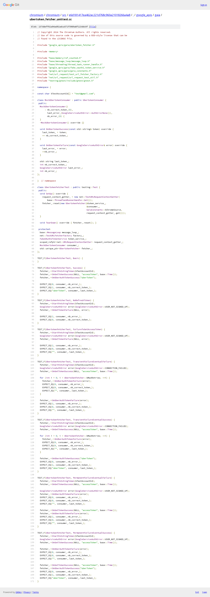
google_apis (144, 15)
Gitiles (19, 592)
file (92, 26)
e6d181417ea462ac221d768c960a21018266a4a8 (99, 15)
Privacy (26, 592)
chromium (36, 15)
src (64, 15)
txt (197, 592)
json (204, 592)
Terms (35, 592)
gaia (157, 15)
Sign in (203, 4)
